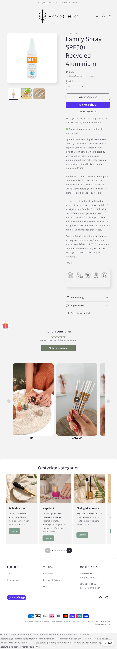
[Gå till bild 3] (57, 550)
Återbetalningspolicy (60, 621)
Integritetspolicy (77, 621)
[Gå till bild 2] (55, 550)
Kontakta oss (13, 580)
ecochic (32, 621)
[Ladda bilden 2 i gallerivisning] (26, 93)
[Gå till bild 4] (59, 550)
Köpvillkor (48, 573)
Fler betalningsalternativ (88, 112)
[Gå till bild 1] (52, 550)
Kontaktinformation (102, 624)
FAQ (45, 586)
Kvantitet (69, 81)
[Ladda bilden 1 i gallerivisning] (13, 93)
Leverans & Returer (52, 580)
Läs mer (14, 531)
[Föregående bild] (48, 550)
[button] (6, 16)
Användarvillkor (92, 621)
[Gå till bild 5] (61, 550)
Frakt (77, 76)
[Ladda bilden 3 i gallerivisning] (39, 93)
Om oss (10, 573)
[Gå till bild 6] (64, 550)
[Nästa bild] (69, 550)
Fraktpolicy (105, 621)
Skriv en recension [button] (58, 348)
